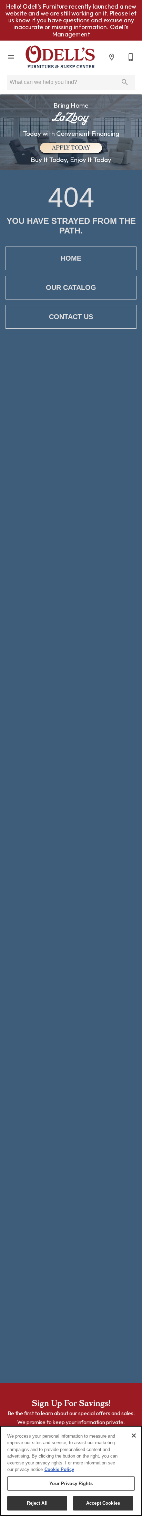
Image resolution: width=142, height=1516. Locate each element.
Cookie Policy (59, 1469)
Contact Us (71, 316)
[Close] (133, 1435)
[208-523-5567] (131, 57)
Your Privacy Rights (70, 1483)
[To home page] (60, 57)
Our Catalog (71, 287)
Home (71, 258)
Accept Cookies (103, 1503)
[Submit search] (124, 82)
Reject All (37, 1503)
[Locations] (111, 57)
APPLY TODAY (71, 148)
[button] (11, 57)
